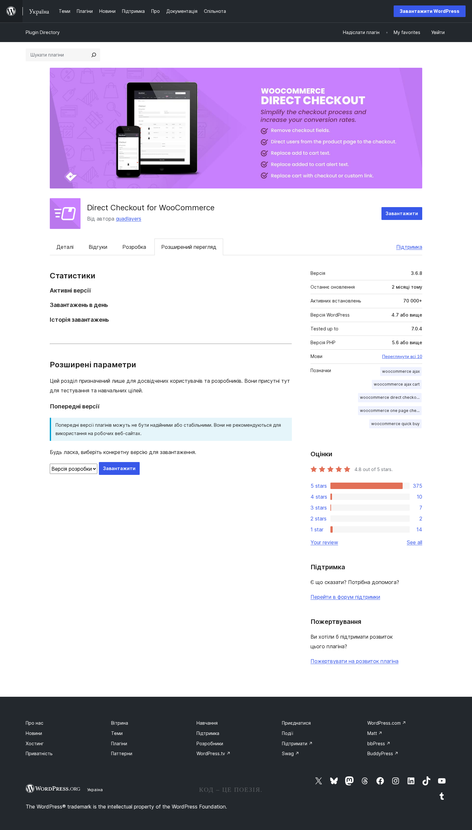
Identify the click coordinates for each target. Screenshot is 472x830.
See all (414, 542)
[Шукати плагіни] (93, 54)
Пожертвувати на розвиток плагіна (354, 661)
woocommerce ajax (401, 371)
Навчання (207, 723)
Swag (290, 753)
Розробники (210, 743)
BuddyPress (382, 753)
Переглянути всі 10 (402, 356)
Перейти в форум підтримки (345, 597)
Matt (374, 733)
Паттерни (121, 753)
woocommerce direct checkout (390, 397)
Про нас (34, 723)
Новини (34, 733)
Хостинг (35, 743)
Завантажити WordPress (429, 11)
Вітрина (119, 723)
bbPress (378, 743)
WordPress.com (386, 723)
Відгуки (98, 247)
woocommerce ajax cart (397, 384)
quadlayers (128, 218)
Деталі (65, 247)
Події (287, 733)
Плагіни (119, 743)
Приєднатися (296, 723)
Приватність (39, 753)
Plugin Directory (43, 32)
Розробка (134, 247)
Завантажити (402, 213)
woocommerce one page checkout (391, 410)
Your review (324, 542)
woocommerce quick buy (395, 423)
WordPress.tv (214, 753)
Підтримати (297, 743)
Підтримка (409, 247)
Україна (95, 789)
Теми (117, 733)
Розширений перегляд (188, 247)
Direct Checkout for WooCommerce (150, 207)
